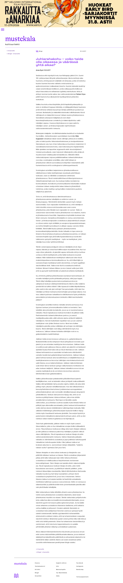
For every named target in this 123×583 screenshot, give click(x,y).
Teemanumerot (40, 566)
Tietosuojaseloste (82, 577)
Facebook (79, 563)
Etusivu (37, 563)
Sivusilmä (38, 576)
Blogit (37, 572)
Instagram (79, 566)
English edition (61, 563)
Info (57, 566)
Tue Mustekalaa (61, 572)
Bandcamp (80, 569)
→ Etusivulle (11, 50)
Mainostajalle (61, 569)
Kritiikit (37, 569)
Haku (58, 576)
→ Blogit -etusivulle (13, 53)
